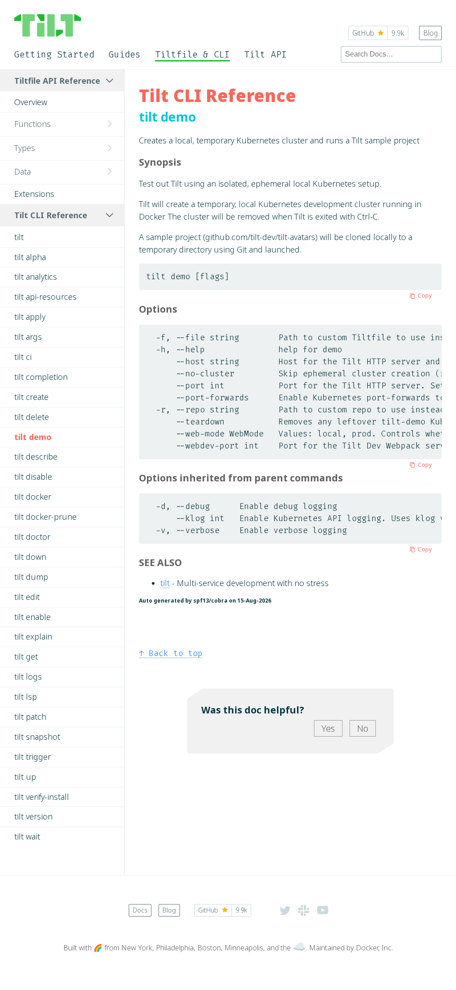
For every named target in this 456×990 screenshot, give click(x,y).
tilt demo (33, 437)
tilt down (30, 556)
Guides (125, 54)
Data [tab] (22, 171)
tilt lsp (25, 696)
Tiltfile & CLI (192, 54)
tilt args (28, 336)
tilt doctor (32, 536)
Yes (328, 728)
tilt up (25, 776)
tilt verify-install (41, 796)
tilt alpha (30, 257)
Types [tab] (24, 148)
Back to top (171, 653)
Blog (430, 33)
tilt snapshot (37, 736)
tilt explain (33, 636)
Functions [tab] (32, 123)
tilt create (31, 396)
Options (158, 308)
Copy (425, 295)
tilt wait (27, 836)
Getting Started (54, 54)
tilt (19, 237)
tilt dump (31, 576)
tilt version (33, 816)
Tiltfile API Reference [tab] (57, 80)
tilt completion (41, 376)
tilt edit (27, 596)
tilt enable (32, 616)
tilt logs (28, 676)
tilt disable (33, 476)
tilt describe (35, 456)
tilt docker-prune (45, 516)
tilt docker (32, 496)
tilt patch (30, 716)
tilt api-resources (45, 296)
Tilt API (265, 54)
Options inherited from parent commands (241, 477)
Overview (30, 102)
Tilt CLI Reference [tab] (50, 215)
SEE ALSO (160, 562)
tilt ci (23, 356)
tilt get (26, 656)
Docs (140, 910)
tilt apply (29, 316)
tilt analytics (35, 276)
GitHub (378, 33)
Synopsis (160, 161)
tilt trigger (32, 756)
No (362, 728)
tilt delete (31, 416)
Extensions (34, 193)
